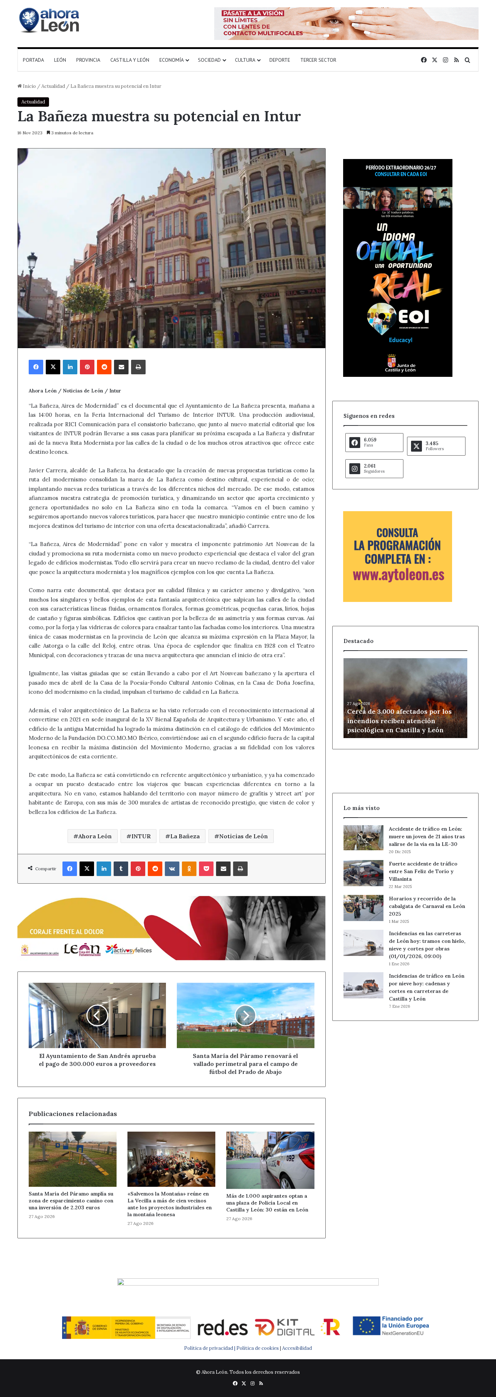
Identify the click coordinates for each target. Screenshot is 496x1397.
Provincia (88, 60)
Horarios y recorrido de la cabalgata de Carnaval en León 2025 (427, 906)
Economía (171, 60)
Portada (33, 60)
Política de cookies (257, 1348)
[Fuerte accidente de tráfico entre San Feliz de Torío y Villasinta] (363, 873)
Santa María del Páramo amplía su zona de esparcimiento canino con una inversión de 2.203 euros (71, 1200)
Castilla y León (129, 60)
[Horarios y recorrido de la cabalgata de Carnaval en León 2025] (363, 908)
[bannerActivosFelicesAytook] (171, 927)
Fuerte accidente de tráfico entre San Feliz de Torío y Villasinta (423, 871)
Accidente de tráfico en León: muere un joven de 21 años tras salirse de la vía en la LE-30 (427, 836)
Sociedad (209, 60)
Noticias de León (243, 836)
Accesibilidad (297, 1348)
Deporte (279, 60)
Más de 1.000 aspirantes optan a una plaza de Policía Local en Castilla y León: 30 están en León (267, 1203)
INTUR (141, 836)
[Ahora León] (50, 20)
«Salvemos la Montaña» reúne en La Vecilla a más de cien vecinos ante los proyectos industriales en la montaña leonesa (169, 1204)
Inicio (29, 86)
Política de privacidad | (210, 1348)
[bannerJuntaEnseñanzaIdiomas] (397, 375)
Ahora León (95, 836)
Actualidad (53, 86)
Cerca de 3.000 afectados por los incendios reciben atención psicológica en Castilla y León (399, 720)
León (60, 60)
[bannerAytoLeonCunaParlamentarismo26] (397, 600)
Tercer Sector (318, 60)
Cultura (245, 60)
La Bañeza (185, 836)
